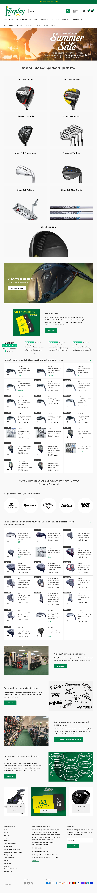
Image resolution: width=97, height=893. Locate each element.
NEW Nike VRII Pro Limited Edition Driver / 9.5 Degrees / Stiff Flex (84, 552)
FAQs (5, 838)
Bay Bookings (8, 871)
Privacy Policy (8, 855)
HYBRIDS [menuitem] (65, 19)
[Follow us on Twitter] (28, 883)
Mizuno (20, 428)
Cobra (50, 366)
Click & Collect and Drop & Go (13, 852)
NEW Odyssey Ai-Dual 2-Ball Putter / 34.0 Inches (84, 582)
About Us (6, 835)
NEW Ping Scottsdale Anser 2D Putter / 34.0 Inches (84, 597)
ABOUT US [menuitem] (7, 19)
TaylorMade (81, 366)
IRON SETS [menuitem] (76, 19)
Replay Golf (35, 860)
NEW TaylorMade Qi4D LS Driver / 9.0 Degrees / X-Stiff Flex (54, 567)
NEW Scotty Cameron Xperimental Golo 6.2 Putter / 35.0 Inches (54, 582)
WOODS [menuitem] (54, 19)
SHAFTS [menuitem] (37, 25)
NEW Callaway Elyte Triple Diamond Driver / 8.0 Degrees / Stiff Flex (24, 632)
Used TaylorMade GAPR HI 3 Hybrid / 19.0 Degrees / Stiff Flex (25, 465)
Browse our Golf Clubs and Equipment (69, 739)
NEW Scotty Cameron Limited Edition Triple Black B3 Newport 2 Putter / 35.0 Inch (54, 598)
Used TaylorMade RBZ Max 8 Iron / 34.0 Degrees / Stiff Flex (84, 370)
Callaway (20, 366)
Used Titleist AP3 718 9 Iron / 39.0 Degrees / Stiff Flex (84, 400)
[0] (91, 11)
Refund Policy (8, 846)
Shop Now (51, 330)
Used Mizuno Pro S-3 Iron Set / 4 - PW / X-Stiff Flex (24, 433)
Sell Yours (7, 841)
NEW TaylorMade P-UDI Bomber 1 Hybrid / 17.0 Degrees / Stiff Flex (54, 535)
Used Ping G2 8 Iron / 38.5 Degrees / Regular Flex (24, 385)
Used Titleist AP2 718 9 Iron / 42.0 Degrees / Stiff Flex (54, 418)
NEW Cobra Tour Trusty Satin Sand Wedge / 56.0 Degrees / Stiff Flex (24, 536)
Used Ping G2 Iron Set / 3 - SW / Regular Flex (84, 447)
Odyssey (80, 563)
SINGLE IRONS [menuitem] (8, 25)
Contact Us (10, 776)
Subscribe (73, 846)
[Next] (93, 504)
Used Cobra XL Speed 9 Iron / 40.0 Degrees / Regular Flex (84, 385)
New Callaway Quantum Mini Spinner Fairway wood (54, 632)
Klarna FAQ (7, 863)
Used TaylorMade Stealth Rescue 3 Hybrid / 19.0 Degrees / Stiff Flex (54, 449)
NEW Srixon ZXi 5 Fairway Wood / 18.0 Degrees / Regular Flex (24, 552)
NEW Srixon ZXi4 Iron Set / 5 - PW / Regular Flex (54, 552)
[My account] (84, 11)
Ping (19, 381)
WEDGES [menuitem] (19, 25)
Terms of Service (9, 857)
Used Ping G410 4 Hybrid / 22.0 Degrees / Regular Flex (54, 465)
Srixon (50, 381)
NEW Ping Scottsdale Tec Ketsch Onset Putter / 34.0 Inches (84, 535)
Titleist (80, 396)
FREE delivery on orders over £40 (48, 1)
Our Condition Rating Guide (12, 849)
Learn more (60, 666)
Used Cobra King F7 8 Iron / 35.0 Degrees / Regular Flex (54, 370)
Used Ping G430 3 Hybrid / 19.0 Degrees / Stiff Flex (84, 433)
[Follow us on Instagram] (32, 883)
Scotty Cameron (53, 578)
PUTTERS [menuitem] (29, 25)
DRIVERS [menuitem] (43, 19)
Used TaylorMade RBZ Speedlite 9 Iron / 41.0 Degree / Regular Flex (24, 418)
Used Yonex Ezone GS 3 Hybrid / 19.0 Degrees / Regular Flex (24, 448)
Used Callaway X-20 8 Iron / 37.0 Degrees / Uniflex (24, 370)
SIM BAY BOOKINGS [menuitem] (22, 19)
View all (91, 360)
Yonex (20, 444)
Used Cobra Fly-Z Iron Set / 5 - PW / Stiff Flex (54, 432)
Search (6, 832)
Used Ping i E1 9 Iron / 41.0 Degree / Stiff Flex (54, 400)
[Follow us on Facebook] (25, 883)
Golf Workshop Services (11, 869)
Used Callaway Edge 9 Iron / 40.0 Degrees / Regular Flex (84, 418)
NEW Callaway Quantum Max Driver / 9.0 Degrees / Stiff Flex (24, 567)
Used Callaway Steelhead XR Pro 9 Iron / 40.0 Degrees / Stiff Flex (24, 401)
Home (5, 829)
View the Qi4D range (16, 288)
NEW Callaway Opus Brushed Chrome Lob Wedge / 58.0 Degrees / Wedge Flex (54, 615)
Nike (79, 548)
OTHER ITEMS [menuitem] (48, 25)
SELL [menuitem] (35, 19)
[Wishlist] (88, 11)
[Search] (68, 11)
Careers (6, 866)
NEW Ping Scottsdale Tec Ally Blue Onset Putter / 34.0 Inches (24, 614)
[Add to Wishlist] (8, 374)
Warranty (6, 860)
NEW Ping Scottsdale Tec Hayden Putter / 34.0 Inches (24, 597)
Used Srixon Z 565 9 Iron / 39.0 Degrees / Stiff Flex (54, 385)
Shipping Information (10, 843)
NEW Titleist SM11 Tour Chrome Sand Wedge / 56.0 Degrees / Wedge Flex (84, 615)
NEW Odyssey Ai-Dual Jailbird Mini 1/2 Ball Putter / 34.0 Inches (84, 567)
